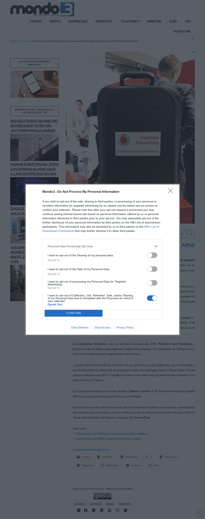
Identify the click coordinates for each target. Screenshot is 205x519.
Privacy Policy (125, 327)
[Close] (172, 192)
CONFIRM (73, 313)
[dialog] (102, 259)
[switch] (152, 255)
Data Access (102, 327)
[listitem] (102, 246)
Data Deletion (79, 327)
